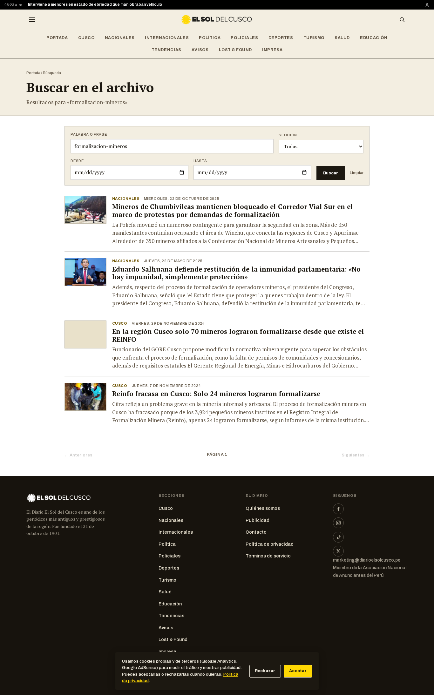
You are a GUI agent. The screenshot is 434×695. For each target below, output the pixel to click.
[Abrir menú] (31, 19)
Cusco (86, 38)
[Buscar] (402, 19)
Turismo (313, 38)
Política (209, 38)
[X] (338, 551)
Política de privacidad (270, 544)
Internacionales (167, 38)
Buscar (330, 173)
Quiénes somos (263, 508)
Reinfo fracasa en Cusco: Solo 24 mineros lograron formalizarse (216, 393)
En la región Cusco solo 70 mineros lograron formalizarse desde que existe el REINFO (238, 335)
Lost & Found (235, 50)
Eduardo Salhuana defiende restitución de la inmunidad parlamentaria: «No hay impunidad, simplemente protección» (236, 273)
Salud (342, 38)
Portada (57, 38)
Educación (374, 38)
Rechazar (265, 671)
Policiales (244, 38)
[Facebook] (338, 508)
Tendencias (166, 50)
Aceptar (298, 671)
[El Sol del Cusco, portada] (217, 20)
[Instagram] (338, 522)
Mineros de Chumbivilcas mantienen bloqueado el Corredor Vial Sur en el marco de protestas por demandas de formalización (232, 210)
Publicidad (257, 520)
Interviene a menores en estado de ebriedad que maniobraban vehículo (95, 4)
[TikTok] (338, 537)
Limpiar (356, 173)
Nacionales (120, 38)
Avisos (200, 50)
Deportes (280, 38)
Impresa (272, 50)
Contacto (256, 532)
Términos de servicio (268, 555)
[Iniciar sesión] (427, 5)
